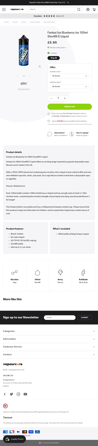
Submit (84, 318)
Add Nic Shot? (55, 72)
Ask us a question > (61, 135)
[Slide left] (18, 76)
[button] (4, 9)
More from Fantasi (24, 89)
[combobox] (55, 9)
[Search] (78, 9)
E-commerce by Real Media (50, 443)
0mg (53, 58)
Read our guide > (82, 135)
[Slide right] (29, 76)
